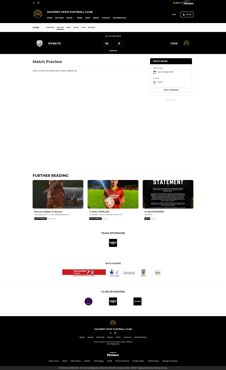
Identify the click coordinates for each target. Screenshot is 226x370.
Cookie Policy (153, 361)
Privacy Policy (138, 361)
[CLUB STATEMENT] (168, 194)
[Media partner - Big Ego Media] (88, 301)
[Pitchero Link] (188, 3)
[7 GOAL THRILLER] (113, 194)
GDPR (109, 361)
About (64, 361)
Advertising (76, 361)
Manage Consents (170, 361)
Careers (87, 361)
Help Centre (54, 361)
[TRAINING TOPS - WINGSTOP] (113, 243)
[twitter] (33, 3)
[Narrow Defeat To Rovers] (58, 194)
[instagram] (38, 2)
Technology (99, 361)
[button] (50, 18)
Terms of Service (122, 361)
